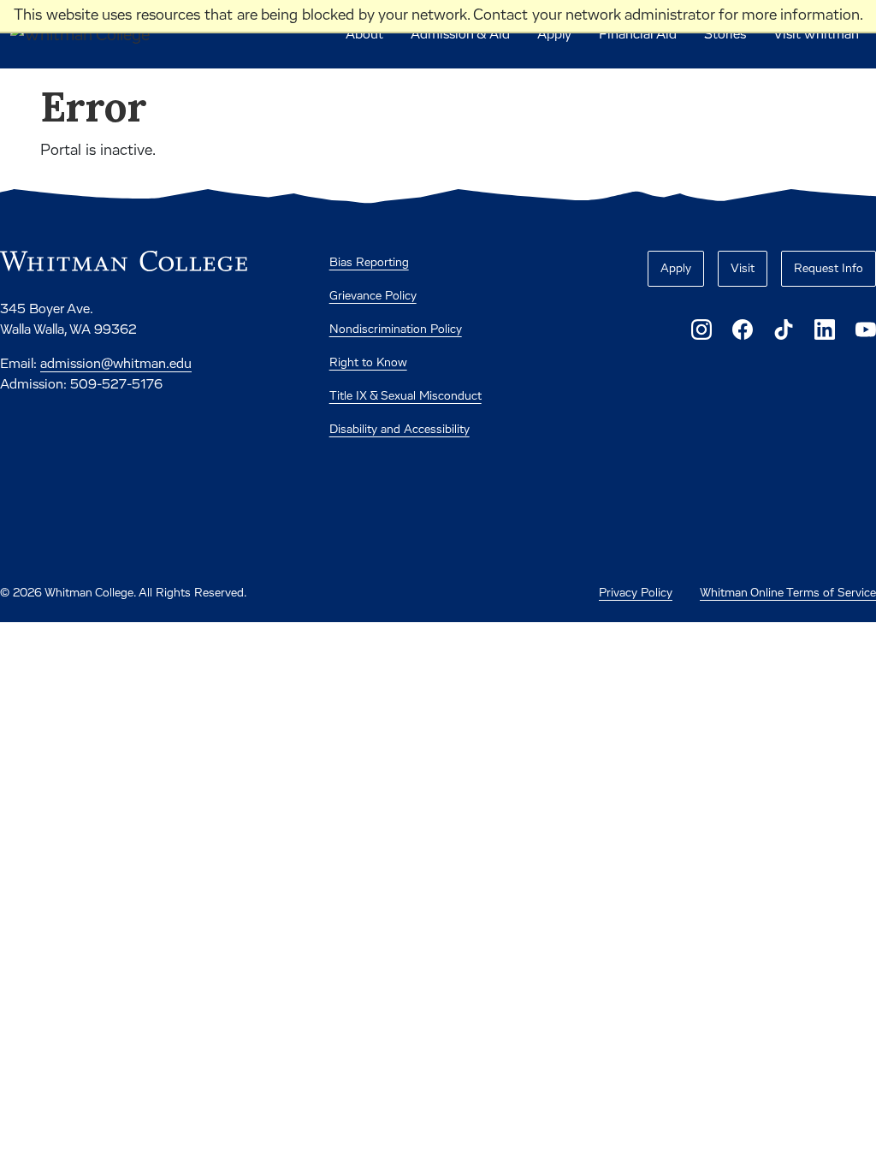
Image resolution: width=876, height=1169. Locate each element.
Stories (725, 34)
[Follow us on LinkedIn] (824, 329)
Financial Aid (638, 34)
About (364, 34)
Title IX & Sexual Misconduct (405, 396)
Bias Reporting (369, 263)
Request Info (828, 269)
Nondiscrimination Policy (395, 329)
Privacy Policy (635, 593)
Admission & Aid (460, 34)
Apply (554, 34)
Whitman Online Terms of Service (788, 593)
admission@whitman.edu (116, 364)
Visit (743, 269)
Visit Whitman (816, 34)
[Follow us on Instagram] (701, 329)
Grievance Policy (373, 296)
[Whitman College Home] (123, 261)
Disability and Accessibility (399, 430)
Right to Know (368, 363)
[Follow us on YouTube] (865, 329)
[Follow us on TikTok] (783, 329)
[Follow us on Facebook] (742, 329)
